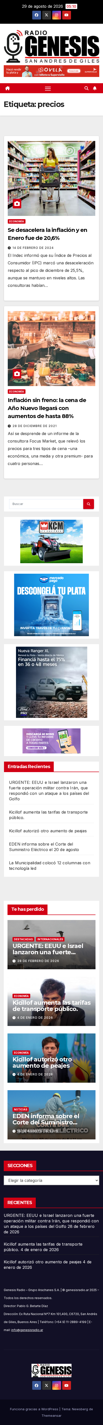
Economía (16, 221)
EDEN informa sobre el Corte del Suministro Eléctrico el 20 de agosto (48, 1122)
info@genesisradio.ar (27, 1330)
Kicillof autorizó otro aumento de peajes (48, 830)
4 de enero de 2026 (35, 1017)
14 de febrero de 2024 (33, 248)
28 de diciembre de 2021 (34, 426)
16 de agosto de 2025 (37, 1131)
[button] (86, 88)
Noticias (20, 1109)
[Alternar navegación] (48, 88)
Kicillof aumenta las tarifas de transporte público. (51, 1005)
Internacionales (50, 939)
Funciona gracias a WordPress (34, 1409)
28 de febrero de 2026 (38, 961)
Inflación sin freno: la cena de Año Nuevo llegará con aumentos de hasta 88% (47, 408)
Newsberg (80, 1409)
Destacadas (23, 939)
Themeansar (52, 1416)
